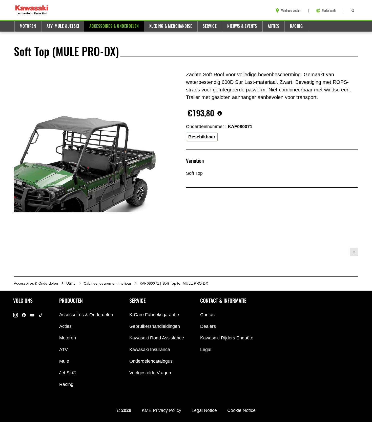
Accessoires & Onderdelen (114, 26)
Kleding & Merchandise (170, 26)
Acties (273, 26)
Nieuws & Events (242, 26)
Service (210, 26)
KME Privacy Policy (162, 410)
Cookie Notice (241, 410)
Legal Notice (205, 410)
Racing (296, 26)
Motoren (28, 26)
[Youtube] (32, 315)
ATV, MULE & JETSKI (63, 26)
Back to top (354, 252)
